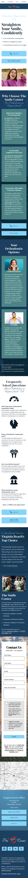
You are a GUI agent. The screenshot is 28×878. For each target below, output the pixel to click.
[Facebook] (10, 849)
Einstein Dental (6, 870)
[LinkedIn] (15, 849)
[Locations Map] (14, 775)
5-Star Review (12, 566)
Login (18, 874)
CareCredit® (8, 203)
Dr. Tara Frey (8, 118)
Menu (3, 2)
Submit (14, 736)
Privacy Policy (12, 714)
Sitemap (4, 874)
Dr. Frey (17, 347)
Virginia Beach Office (14, 797)
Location (10, 2)
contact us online (12, 631)
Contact (24, 2)
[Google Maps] (4, 849)
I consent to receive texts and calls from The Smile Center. (15, 709)
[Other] (21, 849)
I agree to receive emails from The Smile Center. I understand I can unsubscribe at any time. (15, 725)
